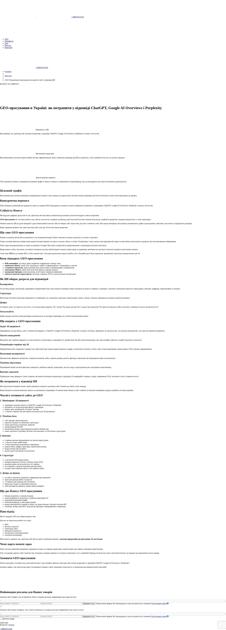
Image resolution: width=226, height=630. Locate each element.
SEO (6, 39)
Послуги (8, 76)
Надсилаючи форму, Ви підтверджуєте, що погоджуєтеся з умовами (131, 603)
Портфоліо (9, 41)
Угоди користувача (158, 603)
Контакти (8, 48)
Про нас (8, 45)
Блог (6, 43)
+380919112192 (77, 17)
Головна (8, 72)
